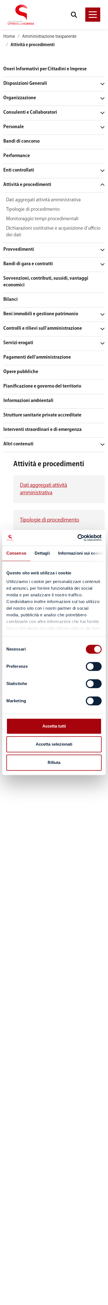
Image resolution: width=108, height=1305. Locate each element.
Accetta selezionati (54, 744)
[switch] (94, 666)
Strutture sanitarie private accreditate (42, 415)
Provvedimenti (18, 249)
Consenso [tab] (16, 553)
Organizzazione (19, 98)
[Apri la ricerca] (74, 15)
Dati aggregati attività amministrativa (43, 200)
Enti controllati (18, 170)
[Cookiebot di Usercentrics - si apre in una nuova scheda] (78, 537)
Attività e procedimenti (27, 185)
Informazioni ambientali (28, 401)
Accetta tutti (54, 726)
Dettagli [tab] (42, 553)
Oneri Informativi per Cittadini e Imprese (45, 69)
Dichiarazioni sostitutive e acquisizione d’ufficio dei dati (53, 231)
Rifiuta (54, 762)
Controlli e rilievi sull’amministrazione (42, 328)
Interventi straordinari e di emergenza (42, 429)
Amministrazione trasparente (49, 36)
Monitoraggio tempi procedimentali (42, 219)
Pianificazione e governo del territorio (42, 386)
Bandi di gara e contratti (28, 264)
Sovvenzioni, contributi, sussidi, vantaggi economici (45, 281)
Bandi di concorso (21, 141)
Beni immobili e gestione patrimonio (40, 314)
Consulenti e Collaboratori (30, 112)
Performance (16, 156)
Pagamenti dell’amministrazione (37, 357)
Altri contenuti (18, 444)
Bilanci (10, 299)
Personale (13, 127)
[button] (92, 15)
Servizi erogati (18, 343)
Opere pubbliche (20, 372)
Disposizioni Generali (25, 83)
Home (9, 36)
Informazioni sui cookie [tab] (81, 553)
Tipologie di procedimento (33, 209)
